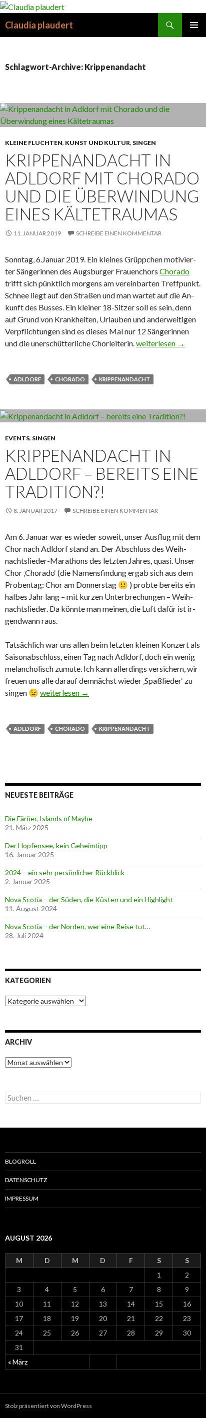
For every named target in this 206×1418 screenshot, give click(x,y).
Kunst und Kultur (97, 142)
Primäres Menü (194, 25)
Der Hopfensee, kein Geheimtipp (56, 845)
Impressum (21, 1198)
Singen (144, 142)
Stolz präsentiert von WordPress (48, 1406)
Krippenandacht (124, 379)
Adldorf (27, 379)
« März (18, 1362)
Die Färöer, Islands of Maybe (48, 818)
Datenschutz (26, 1180)
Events (17, 438)
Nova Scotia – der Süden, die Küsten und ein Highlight (89, 899)
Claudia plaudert (39, 24)
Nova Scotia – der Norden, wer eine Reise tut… (77, 926)
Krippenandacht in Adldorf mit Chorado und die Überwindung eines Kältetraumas (102, 187)
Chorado (175, 271)
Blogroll (20, 1161)
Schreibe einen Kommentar (119, 233)
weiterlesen (160, 343)
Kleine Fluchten (33, 142)
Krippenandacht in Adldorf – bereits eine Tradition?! (101, 473)
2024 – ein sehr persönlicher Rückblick (64, 872)
